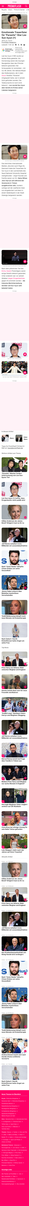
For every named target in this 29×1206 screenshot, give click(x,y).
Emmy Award (6, 271)
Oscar (4, 75)
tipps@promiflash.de (15, 448)
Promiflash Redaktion (9, 42)
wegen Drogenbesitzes (16, 278)
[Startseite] (14, 6)
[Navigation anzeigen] (3, 6)
